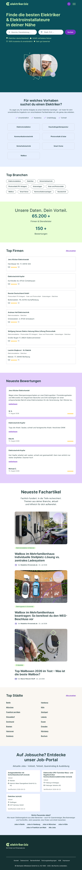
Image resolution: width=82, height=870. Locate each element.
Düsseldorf (10, 717)
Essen (43, 722)
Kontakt (16, 860)
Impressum (66, 860)
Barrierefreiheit (35, 860)
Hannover (10, 731)
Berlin (8, 703)
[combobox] (50, 32)
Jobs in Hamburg (33, 824)
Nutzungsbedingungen (49, 860)
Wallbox (11, 191)
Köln (42, 707)
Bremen (9, 726)
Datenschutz (24, 860)
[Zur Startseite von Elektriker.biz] (17, 3)
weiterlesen (13, 404)
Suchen (70, 32)
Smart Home (24, 191)
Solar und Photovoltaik (56, 186)
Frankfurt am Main (13, 712)
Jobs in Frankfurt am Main (36, 827)
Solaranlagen (37, 186)
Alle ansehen (71, 251)
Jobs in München (49, 824)
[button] (69, 4)
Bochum (44, 736)
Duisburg (9, 736)
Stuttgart (44, 712)
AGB (59, 860)
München (10, 707)
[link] (41, 264)
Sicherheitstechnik (46, 181)
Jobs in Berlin (19, 824)
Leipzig (43, 717)
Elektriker (30, 181)
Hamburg (44, 703)
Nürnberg (44, 731)
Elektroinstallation (14, 181)
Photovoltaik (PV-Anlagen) (17, 186)
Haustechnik (61, 191)
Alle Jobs (52, 827)
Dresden (44, 726)
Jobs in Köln (63, 824)
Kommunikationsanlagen (42, 191)
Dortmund (10, 722)
